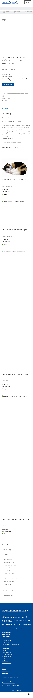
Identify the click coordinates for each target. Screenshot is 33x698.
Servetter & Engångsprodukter (12, 557)
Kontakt (4, 650)
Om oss (4, 669)
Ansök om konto (6, 663)
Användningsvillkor (7, 654)
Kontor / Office (8, 559)
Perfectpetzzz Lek (11, 17)
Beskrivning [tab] (5, 108)
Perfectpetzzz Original (22, 17)
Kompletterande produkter (12, 578)
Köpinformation (6, 652)
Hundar (9, 568)
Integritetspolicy (6, 656)
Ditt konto (5, 661)
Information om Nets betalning (10, 685)
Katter (4, 19)
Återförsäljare (6, 659)
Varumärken (5, 671)
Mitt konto (5, 695)
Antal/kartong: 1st (14, 187)
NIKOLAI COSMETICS (9, 581)
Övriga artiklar (8, 584)
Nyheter (6, 554)
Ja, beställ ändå (8, 84)
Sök (16, 695)
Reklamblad (5, 673)
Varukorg (25, 694)
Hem (5, 17)
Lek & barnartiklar (9, 576)
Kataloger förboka (7, 595)
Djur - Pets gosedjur (10, 573)
